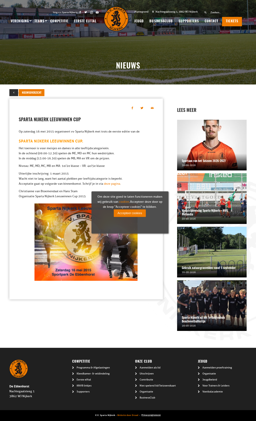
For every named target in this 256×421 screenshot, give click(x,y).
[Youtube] (97, 12)
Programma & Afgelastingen (93, 367)
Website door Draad (127, 414)
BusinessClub (147, 397)
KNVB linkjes (84, 385)
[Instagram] (91, 12)
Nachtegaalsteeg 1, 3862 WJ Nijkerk (177, 11)
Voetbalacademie (212, 391)
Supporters (83, 391)
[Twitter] (85, 12)
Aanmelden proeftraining (217, 367)
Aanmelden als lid (150, 367)
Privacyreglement (151, 414)
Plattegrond (141, 11)
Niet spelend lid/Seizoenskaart (158, 385)
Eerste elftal (84, 379)
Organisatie (146, 391)
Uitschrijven (147, 373)
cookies (124, 201)
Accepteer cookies (130, 213)
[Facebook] (80, 12)
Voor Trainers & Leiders (215, 385)
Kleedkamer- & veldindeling (93, 373)
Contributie (146, 379)
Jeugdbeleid (209, 379)
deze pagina (112, 184)
